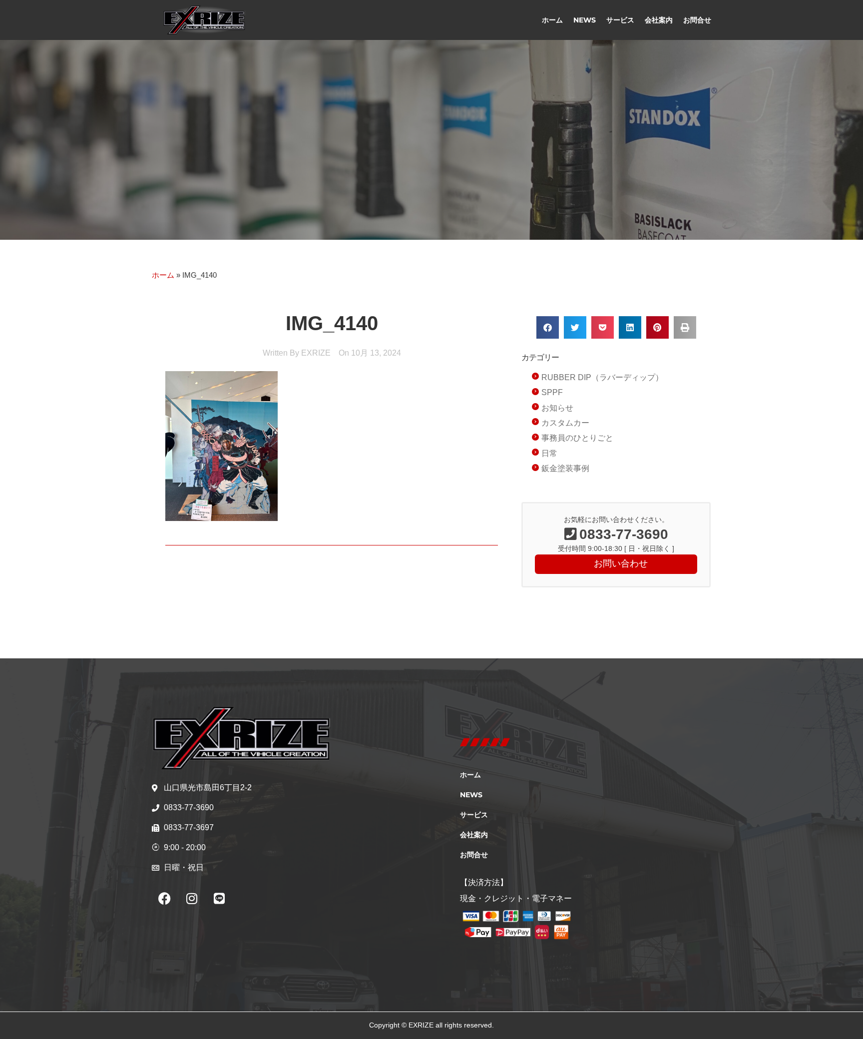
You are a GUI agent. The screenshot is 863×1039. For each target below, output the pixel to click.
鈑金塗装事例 (565, 468)
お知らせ (557, 408)
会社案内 (659, 19)
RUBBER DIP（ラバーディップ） (602, 377)
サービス (620, 19)
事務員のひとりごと (577, 438)
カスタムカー (565, 423)
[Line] (219, 898)
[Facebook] (164, 898)
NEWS (584, 19)
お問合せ (697, 19)
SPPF (552, 392)
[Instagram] (191, 898)
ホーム (552, 19)
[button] (547, 327)
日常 (549, 453)
